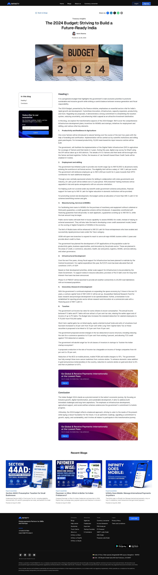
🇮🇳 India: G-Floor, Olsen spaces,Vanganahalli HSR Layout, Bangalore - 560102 (116, 555)
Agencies (87, 520)
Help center (74, 523)
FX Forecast (100, 529)
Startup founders (89, 529)
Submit (35, 132)
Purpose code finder (103, 538)
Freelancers (87, 523)
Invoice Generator (102, 523)
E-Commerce (88, 532)
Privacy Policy (116, 520)
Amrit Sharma (81, 33)
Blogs (69, 3)
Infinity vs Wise (75, 535)
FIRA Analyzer (101, 526)
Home (62, 3)
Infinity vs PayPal (76, 538)
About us (78, 3)
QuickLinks (74, 526)
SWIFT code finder (103, 532)
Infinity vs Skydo (76, 541)
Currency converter (91, 3)
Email (23, 124)
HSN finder (100, 535)
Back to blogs (42, 13)
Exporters (87, 526)
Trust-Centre (75, 529)
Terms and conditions (118, 523)
